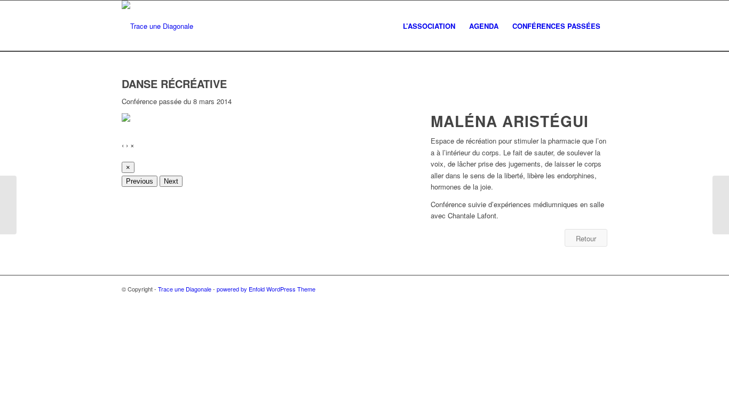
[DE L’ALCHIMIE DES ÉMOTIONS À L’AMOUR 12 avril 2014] (720, 205)
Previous (139, 181)
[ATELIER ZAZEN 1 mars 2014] (8, 205)
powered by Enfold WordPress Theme (266, 289)
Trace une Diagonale (184, 289)
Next (171, 181)
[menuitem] (429, 26)
